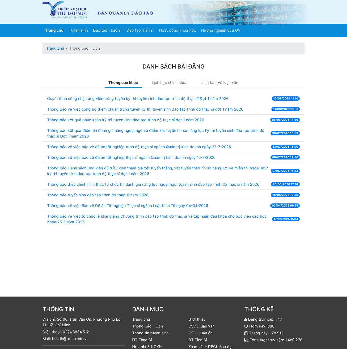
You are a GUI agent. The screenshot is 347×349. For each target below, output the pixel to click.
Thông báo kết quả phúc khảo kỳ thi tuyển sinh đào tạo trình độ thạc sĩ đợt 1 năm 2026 (125, 119)
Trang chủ (55, 30)
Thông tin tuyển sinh (150, 333)
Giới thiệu (197, 319)
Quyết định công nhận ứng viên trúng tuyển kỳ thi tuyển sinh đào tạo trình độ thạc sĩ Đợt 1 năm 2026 (138, 98)
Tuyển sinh (78, 30)
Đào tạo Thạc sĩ (107, 30)
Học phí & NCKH (147, 346)
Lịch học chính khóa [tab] (169, 82)
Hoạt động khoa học (177, 30)
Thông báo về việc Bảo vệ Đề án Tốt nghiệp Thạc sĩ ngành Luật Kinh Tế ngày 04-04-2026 (127, 205)
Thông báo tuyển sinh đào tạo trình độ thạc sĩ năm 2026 (97, 195)
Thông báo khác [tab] (123, 82)
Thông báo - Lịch (147, 326)
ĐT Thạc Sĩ (142, 339)
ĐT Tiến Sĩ (197, 339)
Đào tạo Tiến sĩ (140, 30)
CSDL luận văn (201, 326)
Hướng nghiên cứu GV (221, 30)
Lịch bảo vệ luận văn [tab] (219, 82)
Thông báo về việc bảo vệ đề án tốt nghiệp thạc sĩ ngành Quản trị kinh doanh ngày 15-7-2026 (131, 157)
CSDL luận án (200, 333)
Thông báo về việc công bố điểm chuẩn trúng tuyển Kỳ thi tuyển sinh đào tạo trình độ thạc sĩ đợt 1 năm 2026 (145, 109)
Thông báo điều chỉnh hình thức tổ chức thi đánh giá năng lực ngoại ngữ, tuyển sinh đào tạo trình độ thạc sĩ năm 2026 (153, 184)
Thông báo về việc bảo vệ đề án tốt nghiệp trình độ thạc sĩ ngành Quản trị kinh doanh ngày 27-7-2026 (139, 146)
